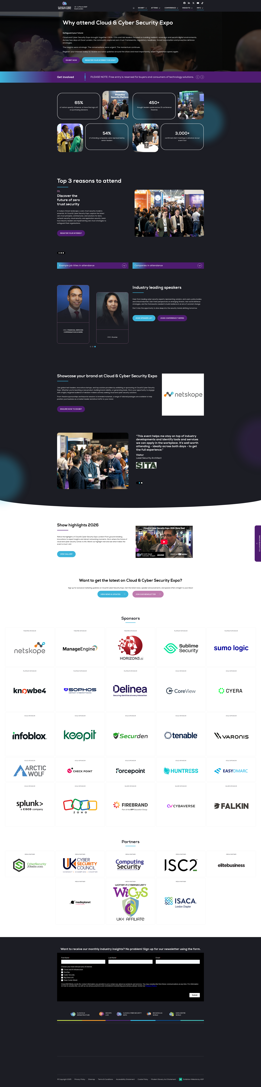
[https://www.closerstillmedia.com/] (198, 1071)
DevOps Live (108, 1014)
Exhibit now (71, 60)
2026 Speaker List (144, 318)
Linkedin (188, 3)
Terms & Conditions (105, 1079)
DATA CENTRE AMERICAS (188, 1054)
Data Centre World (180, 1014)
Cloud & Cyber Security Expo (132, 1014)
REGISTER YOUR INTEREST (112, 1044)
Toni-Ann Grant (73, 326)
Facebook (184, 3)
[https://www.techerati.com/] (64, 1071)
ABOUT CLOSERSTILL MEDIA (113, 1051)
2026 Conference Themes (172, 318)
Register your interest (71, 233)
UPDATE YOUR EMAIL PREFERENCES (151, 1044)
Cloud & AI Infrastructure (83, 1014)
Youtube (197, 3)
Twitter (193, 3)
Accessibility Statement (125, 1079)
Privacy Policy (79, 1079)
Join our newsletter (145, 594)
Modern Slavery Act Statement (163, 1079)
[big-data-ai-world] (148, 1014)
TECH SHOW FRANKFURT (188, 1041)
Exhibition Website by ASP (193, 1079)
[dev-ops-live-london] (101, 1014)
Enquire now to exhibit (71, 409)
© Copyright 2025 (64, 1079)
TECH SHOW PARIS (186, 1051)
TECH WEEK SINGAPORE (188, 1044)
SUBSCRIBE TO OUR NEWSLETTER (150, 1041)
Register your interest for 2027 (100, 60)
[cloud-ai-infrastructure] (73, 1014)
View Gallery (66, 554)
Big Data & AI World (157, 1014)
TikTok (202, 3)
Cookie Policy (143, 1079)
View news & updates (110, 594)
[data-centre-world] (171, 1014)
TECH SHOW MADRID (187, 1047)
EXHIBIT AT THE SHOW (111, 1047)
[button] (59, 253)
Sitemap (91, 1079)
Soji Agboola (112, 333)
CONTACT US (108, 1041)
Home (133, 8)
